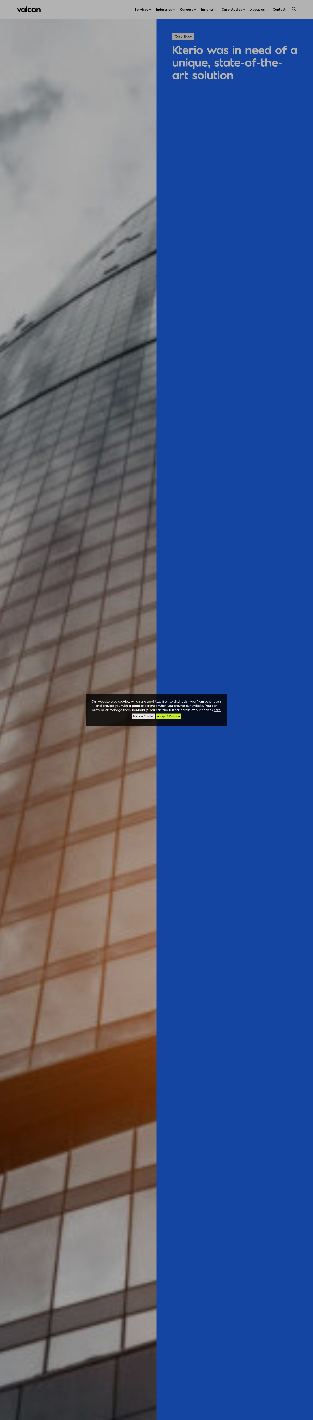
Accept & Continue (168, 716)
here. (217, 710)
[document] (156, 710)
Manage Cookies (143, 716)
